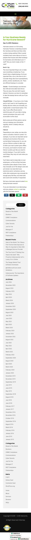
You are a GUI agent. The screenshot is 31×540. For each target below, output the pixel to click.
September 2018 (11, 394)
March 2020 (9, 367)
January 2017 (10, 409)
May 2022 (9, 346)
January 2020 (10, 373)
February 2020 (10, 370)
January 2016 (10, 433)
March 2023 (9, 327)
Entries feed (9, 480)
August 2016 (9, 424)
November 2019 (10, 379)
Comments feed (10, 483)
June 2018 (9, 403)
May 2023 (9, 321)
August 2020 (9, 361)
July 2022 (9, 343)
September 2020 (11, 358)
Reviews (8, 499)
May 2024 (9, 294)
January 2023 (10, 333)
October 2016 (10, 418)
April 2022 (9, 349)
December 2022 (10, 336)
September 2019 (11, 382)
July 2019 (9, 385)
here (26, 181)
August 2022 (9, 339)
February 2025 (10, 291)
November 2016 (10, 415)
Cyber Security (10, 223)
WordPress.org (10, 486)
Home (7, 490)
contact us (16, 189)
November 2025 (10, 285)
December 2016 (10, 412)
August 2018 (9, 397)
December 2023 (10, 306)
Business (15, 43)
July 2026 (9, 282)
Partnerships (9, 235)
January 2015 (10, 439)
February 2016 (10, 430)
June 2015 (9, 436)
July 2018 (9, 400)
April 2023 (9, 324)
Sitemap (22, 520)
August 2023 (9, 312)
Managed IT (9, 229)
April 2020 (9, 364)
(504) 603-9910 (23, 6)
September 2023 (11, 309)
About (7, 493)
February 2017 (10, 406)
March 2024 (9, 300)
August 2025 (9, 288)
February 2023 (10, 330)
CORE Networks (22, 516)
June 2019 (9, 388)
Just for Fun (9, 226)
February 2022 (10, 355)
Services (8, 496)
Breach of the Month (12, 211)
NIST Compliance (11, 232)
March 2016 (9, 427)
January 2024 (10, 303)
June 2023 (9, 318)
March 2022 (9, 352)
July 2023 (9, 315)
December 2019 (10, 376)
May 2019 (9, 391)
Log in (7, 477)
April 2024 (9, 297)
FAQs (7, 502)
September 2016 (11, 421)
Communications (11, 220)
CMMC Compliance (11, 217)
